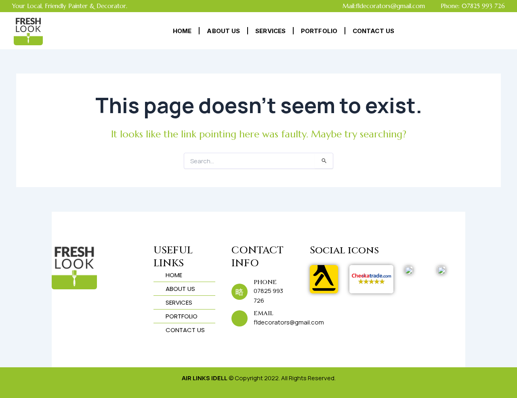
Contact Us (373, 31)
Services (270, 31)
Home (182, 31)
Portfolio (319, 31)
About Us (223, 31)
